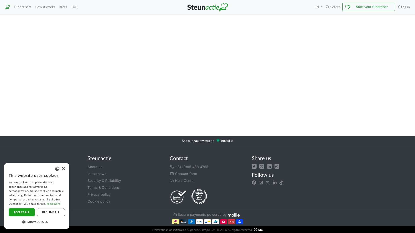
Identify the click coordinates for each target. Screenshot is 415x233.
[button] (333, 7)
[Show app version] (412, 230)
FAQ (74, 7)
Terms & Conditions (104, 187)
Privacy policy (99, 194)
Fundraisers (22, 7)
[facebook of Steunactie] (254, 183)
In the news (97, 174)
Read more (53, 204)
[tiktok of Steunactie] (281, 183)
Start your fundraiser (372, 7)
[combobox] (57, 169)
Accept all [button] (22, 212)
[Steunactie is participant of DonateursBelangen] (178, 197)
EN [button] (317, 7)
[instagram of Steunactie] (261, 183)
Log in (405, 7)
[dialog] (36, 196)
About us (95, 167)
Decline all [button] (51, 212)
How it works (45, 7)
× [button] (63, 168)
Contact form (185, 174)
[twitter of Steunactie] (268, 183)
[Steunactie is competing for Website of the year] (199, 196)
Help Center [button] (184, 180)
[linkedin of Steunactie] (275, 183)
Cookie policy (99, 201)
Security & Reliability (104, 180)
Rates (63, 7)
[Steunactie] (7, 7)
